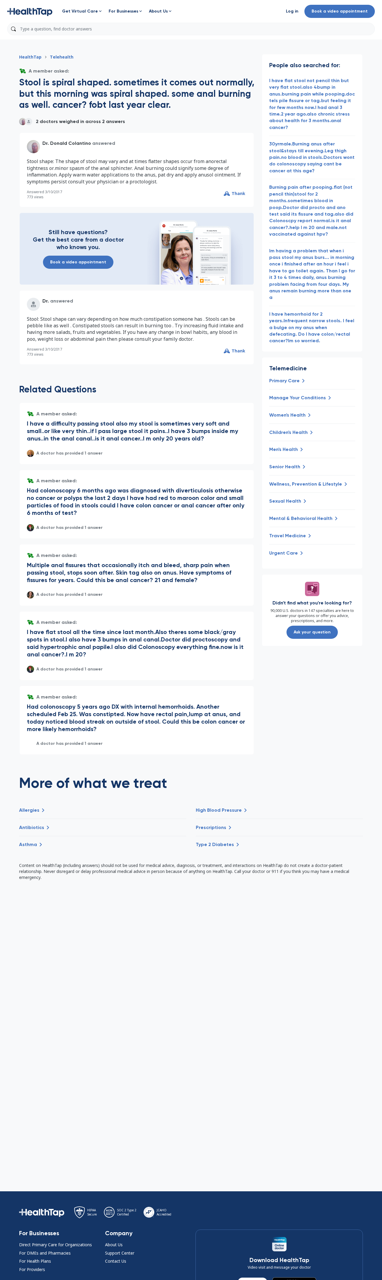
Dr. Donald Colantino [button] (66, 143)
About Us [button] (114, 1244)
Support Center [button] (119, 1253)
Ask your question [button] (312, 632)
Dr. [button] (45, 301)
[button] (30, 11)
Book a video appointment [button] (340, 11)
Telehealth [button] (61, 57)
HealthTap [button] (30, 57)
